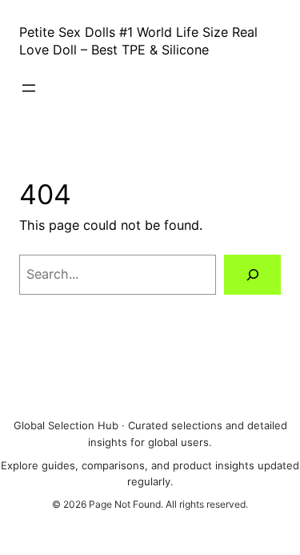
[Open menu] (28, 88)
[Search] (252, 275)
